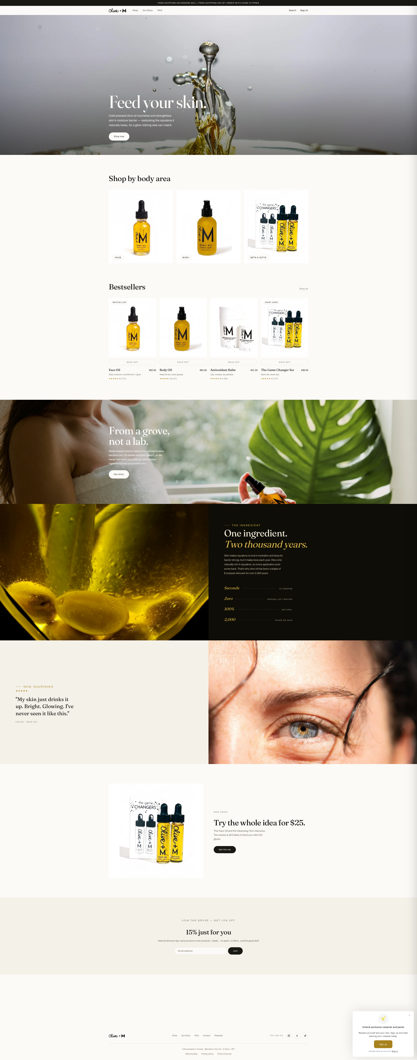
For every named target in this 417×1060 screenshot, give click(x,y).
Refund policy (191, 1054)
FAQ (160, 10)
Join (235, 951)
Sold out (132, 362)
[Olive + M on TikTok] (305, 1036)
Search (292, 10)
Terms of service (224, 1054)
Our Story (148, 10)
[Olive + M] (117, 1035)
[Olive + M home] (117, 10)
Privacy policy (207, 1054)
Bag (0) (304, 10)
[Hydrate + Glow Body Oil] (183, 339)
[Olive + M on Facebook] (297, 1036)
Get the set (225, 849)
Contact (206, 1035)
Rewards (219, 1035)
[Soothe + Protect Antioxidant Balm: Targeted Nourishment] (234, 339)
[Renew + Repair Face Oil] (132, 339)
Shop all (303, 289)
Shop (135, 10)
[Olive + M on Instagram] (289, 1036)
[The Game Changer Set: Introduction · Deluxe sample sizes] (284, 339)
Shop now (119, 136)
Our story (119, 474)
